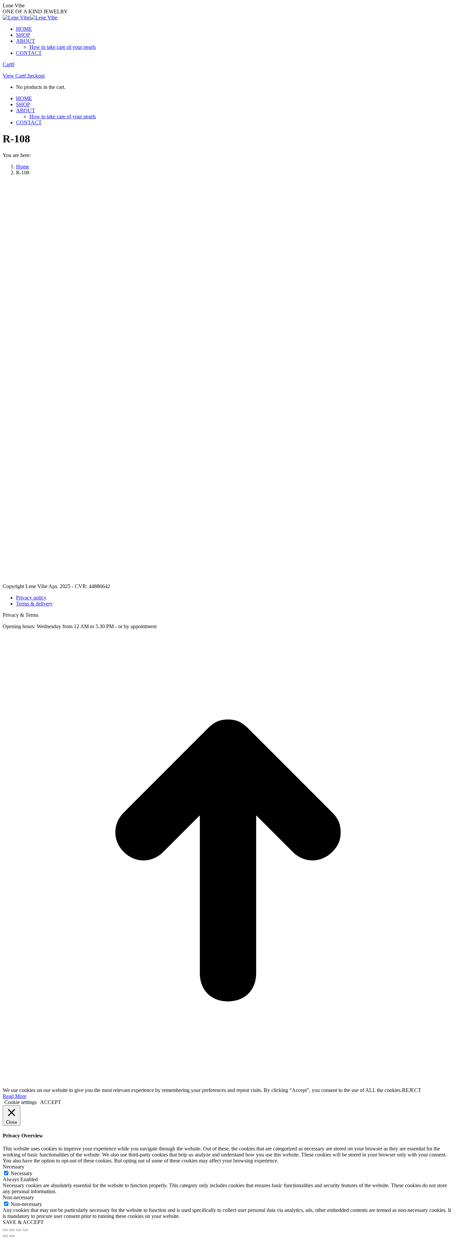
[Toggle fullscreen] (18, 1230)
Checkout (34, 76)
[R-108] (203, 580)
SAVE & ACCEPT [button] (23, 1222)
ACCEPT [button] (50, 1102)
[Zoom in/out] (25, 1230)
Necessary (21, 1173)
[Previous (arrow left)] (5, 1236)
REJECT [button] (411, 1090)
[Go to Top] (228, 1084)
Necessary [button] (13, 1166)
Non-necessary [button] (18, 1197)
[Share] (12, 1230)
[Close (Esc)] (5, 1230)
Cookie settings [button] (20, 1102)
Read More (14, 1096)
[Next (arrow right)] (12, 1236)
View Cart (13, 76)
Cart (8, 64)
